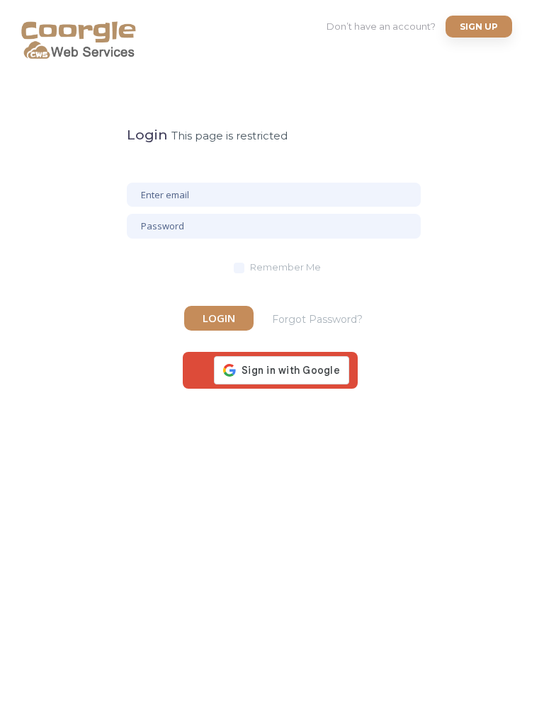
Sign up (479, 26)
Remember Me (285, 267)
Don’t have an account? (381, 26)
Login (219, 318)
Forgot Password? (317, 319)
